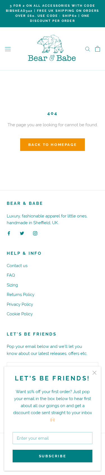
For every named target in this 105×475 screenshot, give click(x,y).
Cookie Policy (20, 313)
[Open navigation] (8, 49)
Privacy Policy (20, 304)
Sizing (12, 285)
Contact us (17, 265)
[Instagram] (35, 233)
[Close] (94, 373)
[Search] (87, 48)
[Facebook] (9, 233)
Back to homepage (52, 145)
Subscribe (52, 456)
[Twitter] (22, 233)
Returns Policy (20, 294)
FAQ (11, 275)
